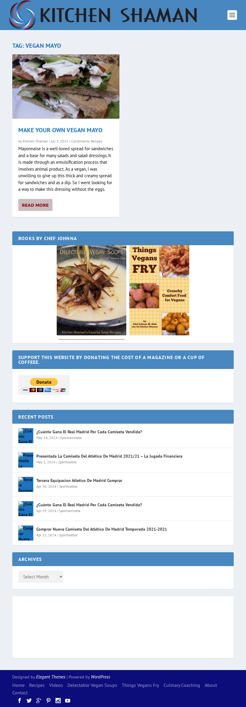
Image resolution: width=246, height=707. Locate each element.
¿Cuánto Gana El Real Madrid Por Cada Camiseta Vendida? (89, 431)
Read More (35, 205)
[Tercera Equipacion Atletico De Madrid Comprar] (25, 484)
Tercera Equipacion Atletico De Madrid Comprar (79, 480)
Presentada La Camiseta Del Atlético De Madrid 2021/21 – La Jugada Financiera (109, 456)
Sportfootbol (67, 462)
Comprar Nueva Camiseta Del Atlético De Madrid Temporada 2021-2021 (101, 529)
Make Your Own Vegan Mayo (60, 130)
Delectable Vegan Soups (92, 685)
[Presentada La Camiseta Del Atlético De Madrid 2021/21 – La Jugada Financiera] (25, 460)
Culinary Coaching (182, 685)
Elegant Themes (50, 677)
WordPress (100, 677)
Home (18, 685)
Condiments (80, 141)
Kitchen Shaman (35, 141)
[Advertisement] (42, 626)
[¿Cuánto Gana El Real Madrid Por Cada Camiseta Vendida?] (25, 435)
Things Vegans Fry (140, 685)
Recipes (96, 141)
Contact (20, 693)
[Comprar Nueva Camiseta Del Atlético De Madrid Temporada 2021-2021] (25, 533)
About (211, 685)
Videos (56, 685)
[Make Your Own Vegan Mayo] (65, 86)
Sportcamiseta (71, 437)
